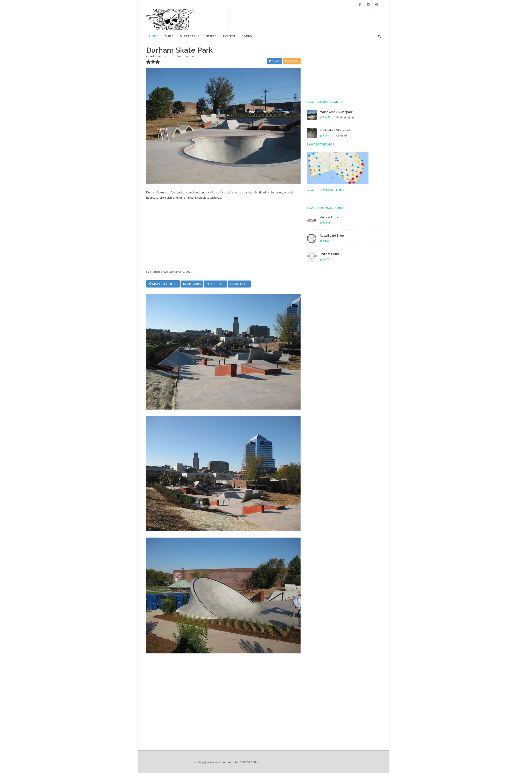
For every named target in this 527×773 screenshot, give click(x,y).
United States (153, 56)
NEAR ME (292, 61)
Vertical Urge (329, 217)
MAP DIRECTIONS (164, 284)
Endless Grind (329, 254)
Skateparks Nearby (325, 102)
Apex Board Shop (332, 235)
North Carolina (173, 56)
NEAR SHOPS (239, 284)
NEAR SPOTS (215, 284)
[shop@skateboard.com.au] (377, 4)
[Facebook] (360, 4)
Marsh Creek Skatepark (336, 112)
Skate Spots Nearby (326, 190)
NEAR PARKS (192, 284)
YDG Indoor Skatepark (335, 130)
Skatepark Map (321, 144)
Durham (189, 56)
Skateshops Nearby (325, 208)
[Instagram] (368, 4)
